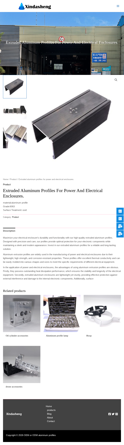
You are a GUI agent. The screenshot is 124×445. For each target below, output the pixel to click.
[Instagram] (116, 414)
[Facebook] (109, 414)
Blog (49, 414)
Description (9, 231)
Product (13, 179)
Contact (51, 421)
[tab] (9, 231)
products (51, 410)
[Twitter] (113, 414)
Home (5, 179)
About (50, 417)
